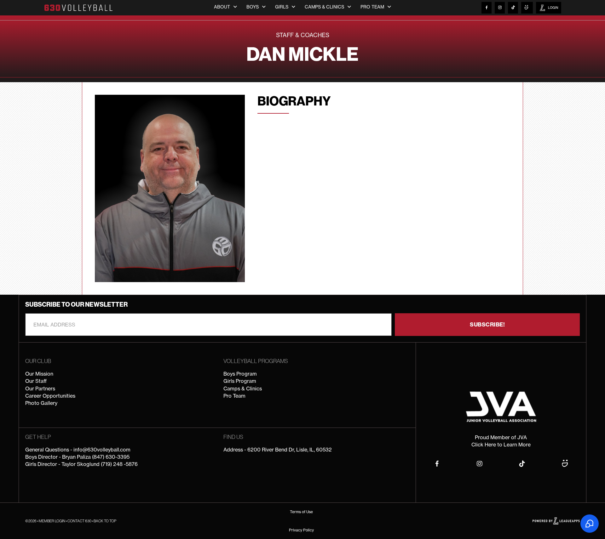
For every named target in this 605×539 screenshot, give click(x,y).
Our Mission (39, 374)
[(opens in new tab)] (501, 406)
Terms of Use (301, 511)
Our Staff (36, 381)
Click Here (483, 444)
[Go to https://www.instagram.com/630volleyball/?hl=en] (500, 7)
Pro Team (234, 396)
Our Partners (40, 388)
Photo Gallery (41, 403)
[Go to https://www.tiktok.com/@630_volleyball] (513, 7)
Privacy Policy (301, 530)
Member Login (52, 521)
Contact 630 (79, 521)
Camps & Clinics (242, 388)
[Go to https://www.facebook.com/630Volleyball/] (486, 7)
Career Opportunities (50, 396)
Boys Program (240, 374)
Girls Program (239, 381)
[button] (487, 324)
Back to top (105, 521)
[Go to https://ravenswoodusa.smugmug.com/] (527, 7)
